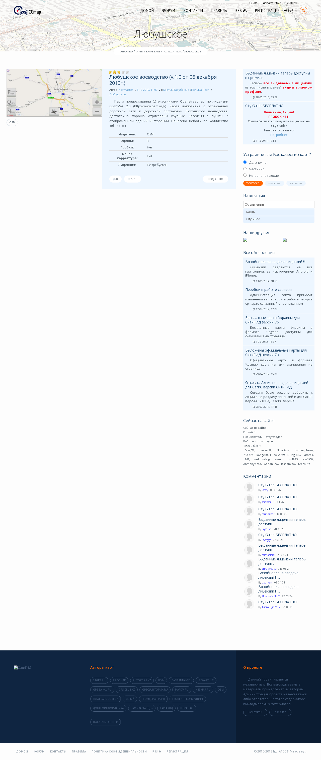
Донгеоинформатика (108, 708)
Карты (167, 90)
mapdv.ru (181, 689)
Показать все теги (105, 722)
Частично (257, 169)
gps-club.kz (127, 689)
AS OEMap (119, 680)
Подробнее (279, 135)
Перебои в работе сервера (268, 289)
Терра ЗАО (186, 708)
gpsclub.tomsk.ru (155, 689)
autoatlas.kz (142, 680)
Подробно (215, 179)
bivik (161, 680)
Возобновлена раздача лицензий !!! (275, 261)
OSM (12, 122)
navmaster (126, 90)
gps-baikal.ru (102, 689)
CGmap (34, 12)
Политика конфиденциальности (119, 751)
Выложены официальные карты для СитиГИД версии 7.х (276, 352)
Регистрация (267, 10)
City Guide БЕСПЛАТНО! (264, 105)
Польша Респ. (200, 90)
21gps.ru (99, 680)
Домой (147, 10)
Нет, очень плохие (264, 175)
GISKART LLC (206, 680)
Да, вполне (258, 162)
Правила (219, 10)
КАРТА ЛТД (166, 708)
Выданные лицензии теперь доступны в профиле (277, 75)
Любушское (117, 94)
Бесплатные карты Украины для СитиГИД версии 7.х (272, 319)
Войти (292, 10)
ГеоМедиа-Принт (153, 699)
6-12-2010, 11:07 (147, 90)
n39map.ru (203, 689)
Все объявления (259, 252)
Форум (168, 10)
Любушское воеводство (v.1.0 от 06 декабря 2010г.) (163, 79)
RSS (239, 10)
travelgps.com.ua (105, 699)
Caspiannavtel (181, 680)
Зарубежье (181, 90)
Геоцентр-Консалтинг (187, 699)
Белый (129, 699)
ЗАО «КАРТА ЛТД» (142, 708)
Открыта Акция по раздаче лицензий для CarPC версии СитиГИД (276, 384)
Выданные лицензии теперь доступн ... (282, 521)
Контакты (193, 10)
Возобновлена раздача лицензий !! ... (278, 575)
